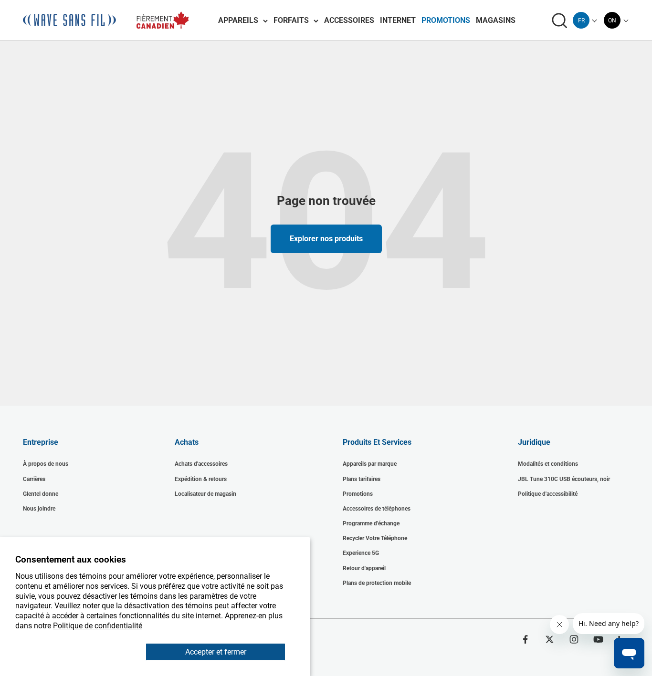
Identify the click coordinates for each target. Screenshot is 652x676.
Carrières (34, 479)
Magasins (495, 20)
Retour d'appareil (364, 568)
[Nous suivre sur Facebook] (525, 639)
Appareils (238, 20)
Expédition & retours (201, 479)
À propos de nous (45, 464)
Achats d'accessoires (201, 464)
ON (612, 20)
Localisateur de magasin (205, 494)
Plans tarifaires (361, 479)
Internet (398, 20)
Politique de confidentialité (97, 625)
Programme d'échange (371, 523)
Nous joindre (39, 508)
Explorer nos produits (326, 238)
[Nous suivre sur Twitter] (549, 639)
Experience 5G (361, 553)
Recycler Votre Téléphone (375, 538)
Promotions (445, 20)
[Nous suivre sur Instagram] (574, 639)
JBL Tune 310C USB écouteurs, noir (564, 479)
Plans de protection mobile (377, 583)
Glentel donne (40, 494)
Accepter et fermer (215, 651)
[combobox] (581, 20)
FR (581, 20)
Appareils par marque (370, 464)
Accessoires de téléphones (376, 508)
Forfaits (291, 20)
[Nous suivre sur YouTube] (598, 639)
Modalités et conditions (548, 464)
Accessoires (349, 20)
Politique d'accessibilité (548, 494)
